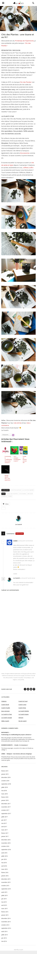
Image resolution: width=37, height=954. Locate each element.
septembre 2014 (6, 928)
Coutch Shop (22, 708)
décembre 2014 (5, 918)
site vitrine (17, 423)
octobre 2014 (5, 925)
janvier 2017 (4, 836)
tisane (10, 496)
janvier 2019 (4, 774)
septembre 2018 (6, 784)
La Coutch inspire (28, 490)
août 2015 (4, 892)
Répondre (16, 543)
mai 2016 (4, 862)
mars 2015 (4, 908)
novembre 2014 (6, 922)
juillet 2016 (4, 856)
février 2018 (4, 797)
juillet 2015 (4, 895)
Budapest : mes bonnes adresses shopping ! (19, 754)
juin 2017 (4, 820)
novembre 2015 (6, 882)
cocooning (22, 494)
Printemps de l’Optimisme (24, 41)
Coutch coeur (22, 704)
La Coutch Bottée (23, 711)
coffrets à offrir (28, 168)
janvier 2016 (4, 876)
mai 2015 (4, 902)
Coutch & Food (16, 490)
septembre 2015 (6, 889)
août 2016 (4, 853)
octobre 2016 (5, 846)
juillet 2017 (4, 817)
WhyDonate (5, 732)
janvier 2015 (4, 915)
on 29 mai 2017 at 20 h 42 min (27, 578)
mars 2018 (4, 794)
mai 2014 (4, 941)
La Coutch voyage (6, 717)
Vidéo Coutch (5, 721)
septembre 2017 (6, 813)
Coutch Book (5, 704)
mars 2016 (4, 869)
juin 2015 (4, 899)
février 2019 (4, 771)
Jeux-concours (5, 711)
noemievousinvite (6, 745)
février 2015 (4, 912)
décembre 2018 (5, 777)
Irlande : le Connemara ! (21, 745)
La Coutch (18, 524)
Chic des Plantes (12, 494)
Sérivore (20, 717)
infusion (30, 494)
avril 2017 (4, 826)
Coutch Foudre (5, 708)
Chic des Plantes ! (26, 82)
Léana (3, 754)
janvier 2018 (4, 800)
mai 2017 (4, 823)
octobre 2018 (5, 781)
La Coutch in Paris (6, 714)
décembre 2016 (5, 840)
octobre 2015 (5, 885)
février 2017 (4, 833)
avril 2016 (4, 866)
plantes (4, 496)
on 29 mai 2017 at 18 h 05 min (25, 541)
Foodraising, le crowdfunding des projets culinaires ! (16, 734)
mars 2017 (4, 830)
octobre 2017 (5, 810)
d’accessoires (24, 153)
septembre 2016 (6, 849)
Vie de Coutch (22, 721)
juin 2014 (4, 938)
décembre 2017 (5, 803)
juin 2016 (4, 859)
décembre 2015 (5, 879)
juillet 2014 (4, 935)
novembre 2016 (6, 843)
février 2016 (4, 872)
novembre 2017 (6, 807)
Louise (15, 541)
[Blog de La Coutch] (18, 2)
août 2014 (4, 931)
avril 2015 (4, 905)
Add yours (19, 533)
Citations (3, 701)
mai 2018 (4, 790)
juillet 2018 (4, 787)
